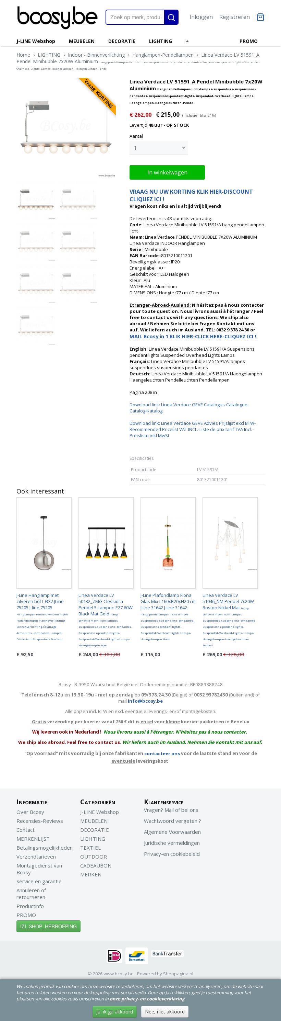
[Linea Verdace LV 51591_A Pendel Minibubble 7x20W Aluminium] (66, 128)
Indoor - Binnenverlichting (96, 55)
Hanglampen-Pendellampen (163, 55)
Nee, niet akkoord (165, 1011)
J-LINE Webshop (35, 41)
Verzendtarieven (36, 856)
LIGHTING (160, 41)
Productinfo (30, 906)
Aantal (136, 136)
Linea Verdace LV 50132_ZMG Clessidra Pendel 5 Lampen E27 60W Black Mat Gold (105, 619)
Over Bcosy (30, 811)
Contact (25, 829)
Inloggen (201, 17)
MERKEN (90, 874)
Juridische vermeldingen (172, 842)
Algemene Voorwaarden (172, 831)
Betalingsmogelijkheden (44, 847)
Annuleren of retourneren (31, 893)
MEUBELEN (82, 41)
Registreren (234, 17)
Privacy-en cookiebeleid (172, 853)
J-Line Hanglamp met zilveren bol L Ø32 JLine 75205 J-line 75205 (42, 616)
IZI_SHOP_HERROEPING (48, 926)
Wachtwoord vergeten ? (172, 820)
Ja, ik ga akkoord (114, 1011)
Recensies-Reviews (39, 820)
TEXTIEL (90, 847)
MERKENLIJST (33, 838)
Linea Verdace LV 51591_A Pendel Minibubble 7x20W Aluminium (138, 61)
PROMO (249, 41)
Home (23, 55)
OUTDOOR (93, 856)
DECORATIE (121, 41)
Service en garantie (39, 881)
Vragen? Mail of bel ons (171, 809)
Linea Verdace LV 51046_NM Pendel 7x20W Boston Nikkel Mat (229, 619)
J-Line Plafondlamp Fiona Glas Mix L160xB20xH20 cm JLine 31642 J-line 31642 (168, 616)
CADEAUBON (95, 865)
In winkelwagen (167, 172)
